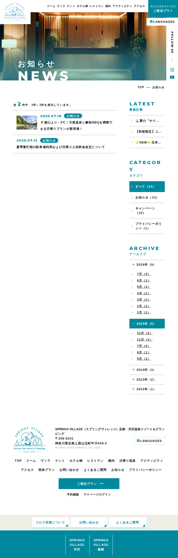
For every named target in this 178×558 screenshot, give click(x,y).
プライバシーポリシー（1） (148, 226)
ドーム (51, 6)
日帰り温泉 (127, 460)
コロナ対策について (50, 522)
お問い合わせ (69, 469)
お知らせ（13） (147, 197)
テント (71, 6)
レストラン (97, 6)
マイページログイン (97, 494)
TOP (18, 460)
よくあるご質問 (95, 469)
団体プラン (46, 469)
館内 (108, 6)
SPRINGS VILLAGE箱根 (101, 544)
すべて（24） (145, 186)
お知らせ (118, 469)
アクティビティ (122, 6)
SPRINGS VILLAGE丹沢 (77, 544)
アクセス (139, 6)
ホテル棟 (82, 6)
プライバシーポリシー (145, 469)
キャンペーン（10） (145, 211)
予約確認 (73, 494)
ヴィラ (61, 6)
